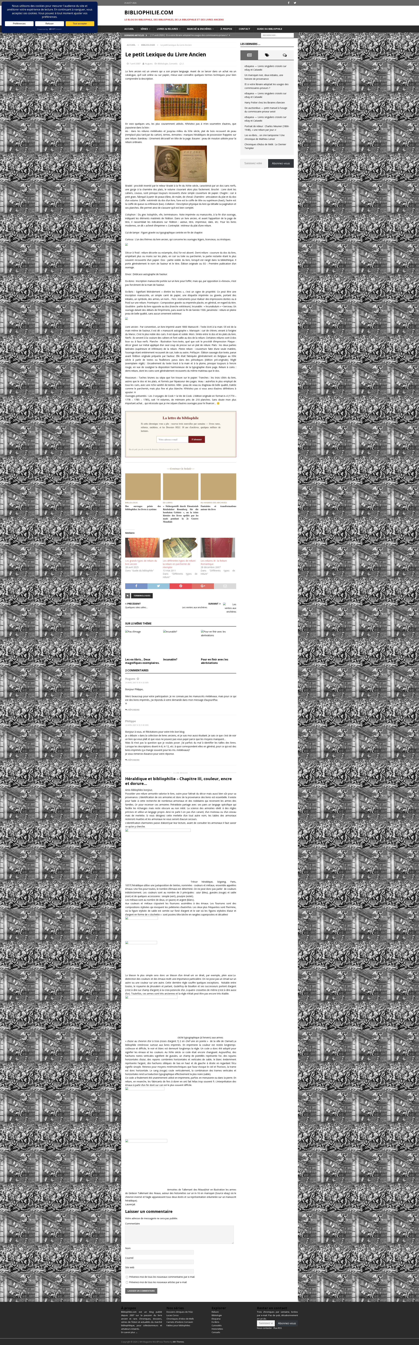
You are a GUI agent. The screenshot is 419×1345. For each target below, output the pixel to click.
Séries (144, 28)
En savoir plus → (129, 1332)
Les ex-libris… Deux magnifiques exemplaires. (142, 661)
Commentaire (132, 1223)
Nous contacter (264, 1328)
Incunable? (170, 659)
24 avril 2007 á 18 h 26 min (136, 682)
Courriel (129, 1257)
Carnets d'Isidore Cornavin (179, 1321)
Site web (129, 1267)
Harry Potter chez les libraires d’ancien (265, 102)
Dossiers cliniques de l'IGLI (179, 1311)
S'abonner (197, 439)
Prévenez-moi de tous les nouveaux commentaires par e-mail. (162, 1276)
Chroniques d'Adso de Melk (180, 1318)
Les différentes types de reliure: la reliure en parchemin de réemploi (179, 564)
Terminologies (142, 595)
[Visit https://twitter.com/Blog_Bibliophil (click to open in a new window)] (295, 3)
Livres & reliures (167, 28)
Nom (128, 1248)
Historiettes (217, 1328)
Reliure (215, 1311)
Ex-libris (215, 1321)
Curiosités (217, 1325)
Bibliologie (163, 63)
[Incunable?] (180, 643)
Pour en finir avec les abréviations (214, 661)
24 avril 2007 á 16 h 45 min (136, 725)
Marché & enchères (199, 28)
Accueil (129, 28)
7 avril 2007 (134, 63)
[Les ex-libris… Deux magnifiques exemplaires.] (142, 643)
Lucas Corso (172, 1315)
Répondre (133, 709)
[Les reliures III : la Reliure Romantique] (218, 547)
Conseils (173, 63)
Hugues (149, 63)
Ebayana (216, 1318)
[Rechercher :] (277, 35)
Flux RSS (277, 1328)
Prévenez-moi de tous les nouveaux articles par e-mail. (158, 1282)
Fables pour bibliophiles (178, 1325)
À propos (226, 28)
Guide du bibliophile (269, 28)
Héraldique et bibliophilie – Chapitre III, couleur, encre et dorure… (178, 781)
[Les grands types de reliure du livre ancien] (142, 547)
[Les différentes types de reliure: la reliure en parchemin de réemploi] (180, 547)
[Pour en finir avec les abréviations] (218, 643)
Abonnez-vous (281, 163)
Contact (244, 28)
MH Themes (178, 1341)
